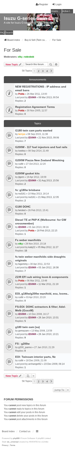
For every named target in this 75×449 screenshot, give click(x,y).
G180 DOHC (23, 206)
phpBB (16, 438)
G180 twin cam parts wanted (33, 130)
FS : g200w (22, 343)
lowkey (22, 150)
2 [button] (38, 71)
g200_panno (25, 347)
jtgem (21, 177)
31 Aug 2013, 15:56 (48, 180)
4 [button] (47, 71)
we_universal (12, 442)
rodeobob (29, 56)
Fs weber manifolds (28, 240)
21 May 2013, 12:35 (48, 197)
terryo (21, 134)
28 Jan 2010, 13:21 (48, 334)
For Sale (12, 50)
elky (20, 56)
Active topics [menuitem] (67, 11)
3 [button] (42, 71)
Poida (21, 94)
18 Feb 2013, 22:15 (47, 230)
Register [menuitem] (43, 4)
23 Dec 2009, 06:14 (54, 364)
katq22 (31, 247)
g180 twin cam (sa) (27, 327)
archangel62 (35, 364)
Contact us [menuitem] (24, 431)
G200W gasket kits (27, 173)
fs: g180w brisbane (27, 190)
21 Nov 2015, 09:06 (48, 137)
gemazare (23, 330)
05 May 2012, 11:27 (48, 247)
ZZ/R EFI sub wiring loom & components (41, 277)
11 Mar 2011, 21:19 (48, 284)
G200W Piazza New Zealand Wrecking (39, 160)
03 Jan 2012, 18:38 (48, 267)
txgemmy (23, 264)
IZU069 (32, 97)
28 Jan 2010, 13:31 (48, 317)
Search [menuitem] (9, 32)
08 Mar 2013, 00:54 (48, 97)
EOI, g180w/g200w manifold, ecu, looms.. (42, 293)
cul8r (20, 164)
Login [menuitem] (59, 4)
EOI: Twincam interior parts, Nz (35, 356)
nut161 (22, 193)
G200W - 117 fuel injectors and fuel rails (41, 147)
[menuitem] (5, 445)
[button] (51, 71)
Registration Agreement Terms (35, 106)
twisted (22, 210)
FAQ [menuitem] (2, 32)
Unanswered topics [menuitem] (56, 11)
